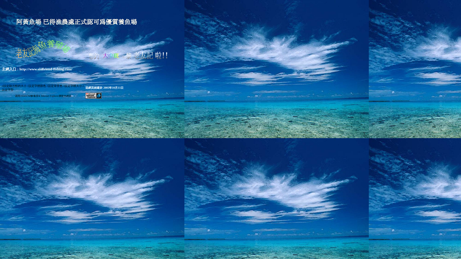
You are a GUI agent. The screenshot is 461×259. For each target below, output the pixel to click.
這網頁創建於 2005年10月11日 (104, 87)
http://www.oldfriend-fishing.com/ (45, 69)
